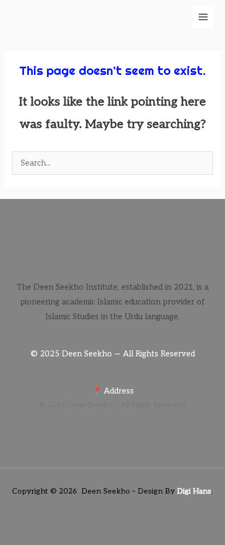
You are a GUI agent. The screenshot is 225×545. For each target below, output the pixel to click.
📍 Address (113, 391)
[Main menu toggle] (203, 17)
